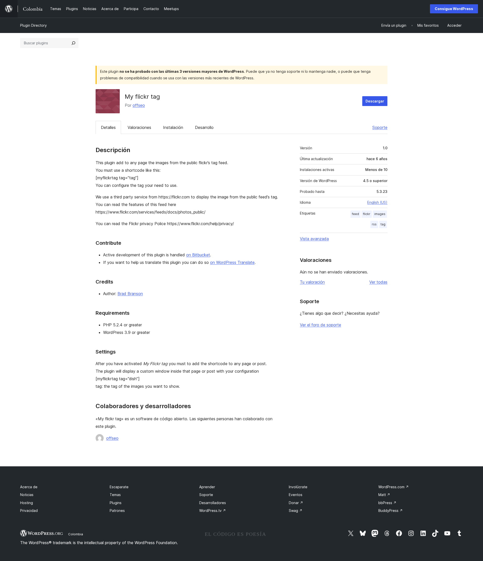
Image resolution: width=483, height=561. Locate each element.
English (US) (377, 202)
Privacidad (29, 510)
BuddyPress (390, 510)
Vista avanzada (314, 238)
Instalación (173, 127)
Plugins (116, 503)
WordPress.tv (212, 510)
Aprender (207, 487)
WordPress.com (393, 487)
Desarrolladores (212, 503)
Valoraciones (139, 127)
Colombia (75, 534)
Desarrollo (204, 127)
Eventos (295, 495)
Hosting (26, 503)
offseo (139, 105)
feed (355, 214)
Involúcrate (298, 487)
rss (374, 224)
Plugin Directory (33, 25)
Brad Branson (130, 293)
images (379, 214)
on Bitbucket (198, 254)
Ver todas (378, 282)
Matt (384, 495)
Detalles (108, 127)
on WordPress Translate (232, 262)
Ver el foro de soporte (320, 324)
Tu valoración (312, 282)
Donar (296, 503)
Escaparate (119, 487)
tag (383, 224)
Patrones (117, 510)
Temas (115, 495)
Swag (295, 510)
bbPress (387, 503)
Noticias (26, 495)
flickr (366, 214)
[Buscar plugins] (73, 43)
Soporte (379, 127)
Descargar (375, 101)
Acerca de (28, 487)
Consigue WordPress (454, 9)
